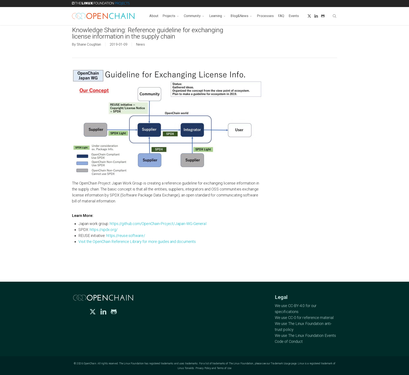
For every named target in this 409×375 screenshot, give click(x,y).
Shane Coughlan (89, 44)
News (140, 44)
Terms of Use (224, 368)
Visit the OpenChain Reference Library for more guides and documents (137, 241)
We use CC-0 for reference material (304, 317)
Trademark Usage (281, 363)
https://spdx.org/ (104, 229)
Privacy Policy (203, 368)
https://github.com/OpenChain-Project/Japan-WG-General (158, 223)
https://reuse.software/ (125, 235)
